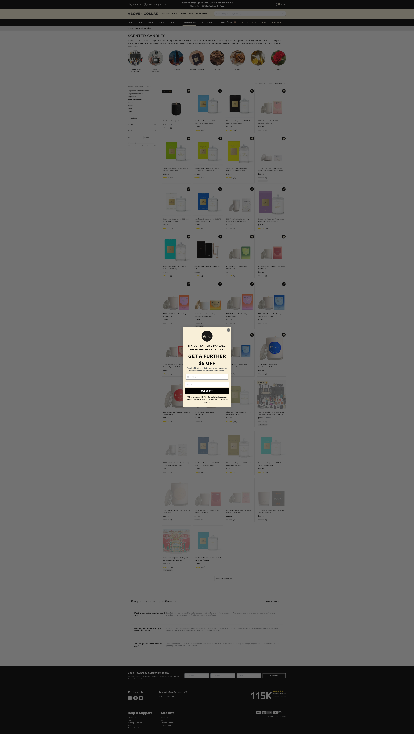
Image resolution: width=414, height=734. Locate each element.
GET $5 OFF (207, 390)
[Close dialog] (228, 330)
